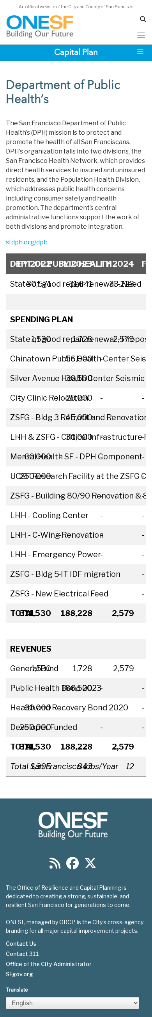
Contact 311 (22, 954)
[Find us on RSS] (54, 865)
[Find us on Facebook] (72, 865)
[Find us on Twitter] (90, 865)
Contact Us (21, 944)
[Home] (40, 26)
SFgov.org (19, 974)
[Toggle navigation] (141, 35)
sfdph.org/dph (27, 242)
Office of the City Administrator (49, 964)
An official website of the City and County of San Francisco (76, 6)
